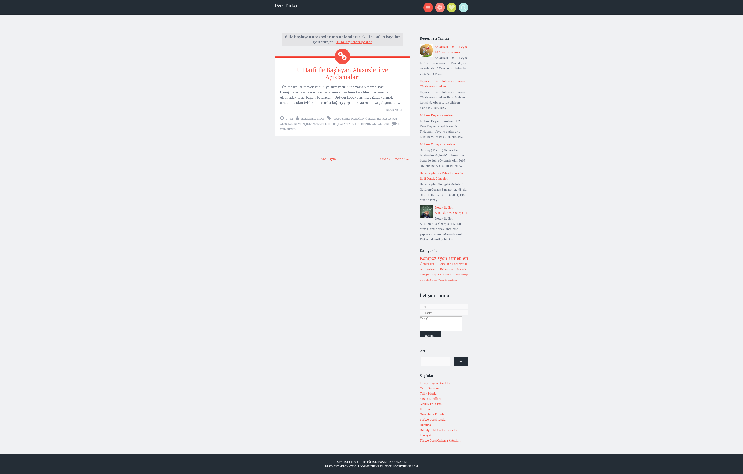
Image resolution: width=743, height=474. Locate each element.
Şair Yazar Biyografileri (445, 279)
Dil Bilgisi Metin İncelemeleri (439, 430)
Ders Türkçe (286, 5)
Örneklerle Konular (435, 263)
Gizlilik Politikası (431, 404)
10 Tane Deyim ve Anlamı (437, 115)
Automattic (347, 466)
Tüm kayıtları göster (354, 41)
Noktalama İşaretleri (454, 269)
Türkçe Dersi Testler (433, 419)
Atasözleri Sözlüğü (348, 118)
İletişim (425, 409)
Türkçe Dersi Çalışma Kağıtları (440, 440)
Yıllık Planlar (429, 393)
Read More (394, 110)
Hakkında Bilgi (312, 118)
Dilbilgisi (425, 425)
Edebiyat (458, 264)
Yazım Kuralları (430, 399)
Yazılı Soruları (429, 388)
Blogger (401, 462)
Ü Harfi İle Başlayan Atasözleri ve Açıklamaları (342, 73)
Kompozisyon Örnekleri (444, 258)
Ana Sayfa (328, 158)
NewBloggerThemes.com (401, 466)
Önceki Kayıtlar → (394, 158)
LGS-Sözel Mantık (450, 274)
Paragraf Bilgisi (429, 274)
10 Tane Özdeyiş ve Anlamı (438, 144)
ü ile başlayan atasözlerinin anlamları (357, 124)
